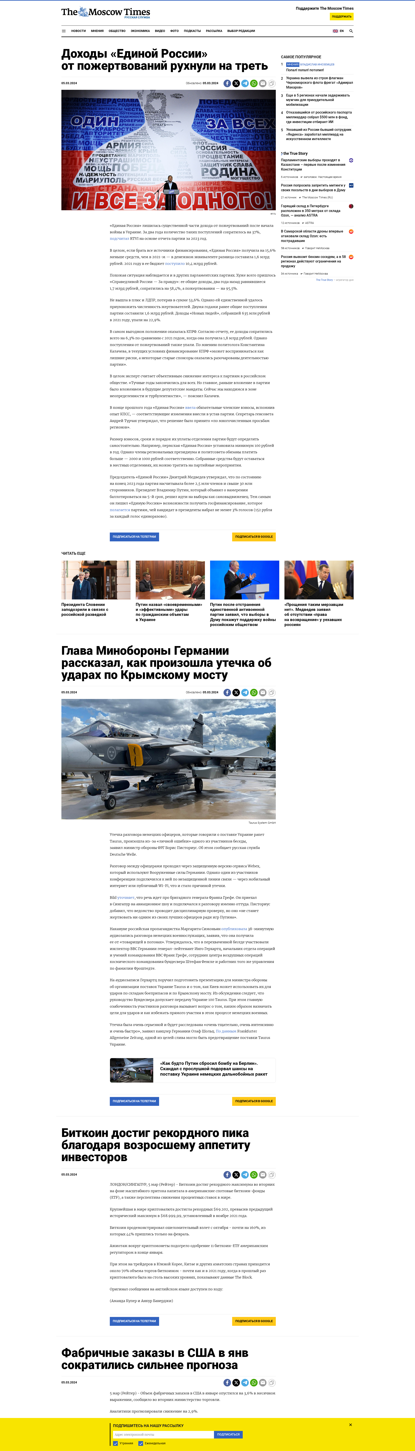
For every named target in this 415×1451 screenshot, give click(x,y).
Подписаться (207, 751)
